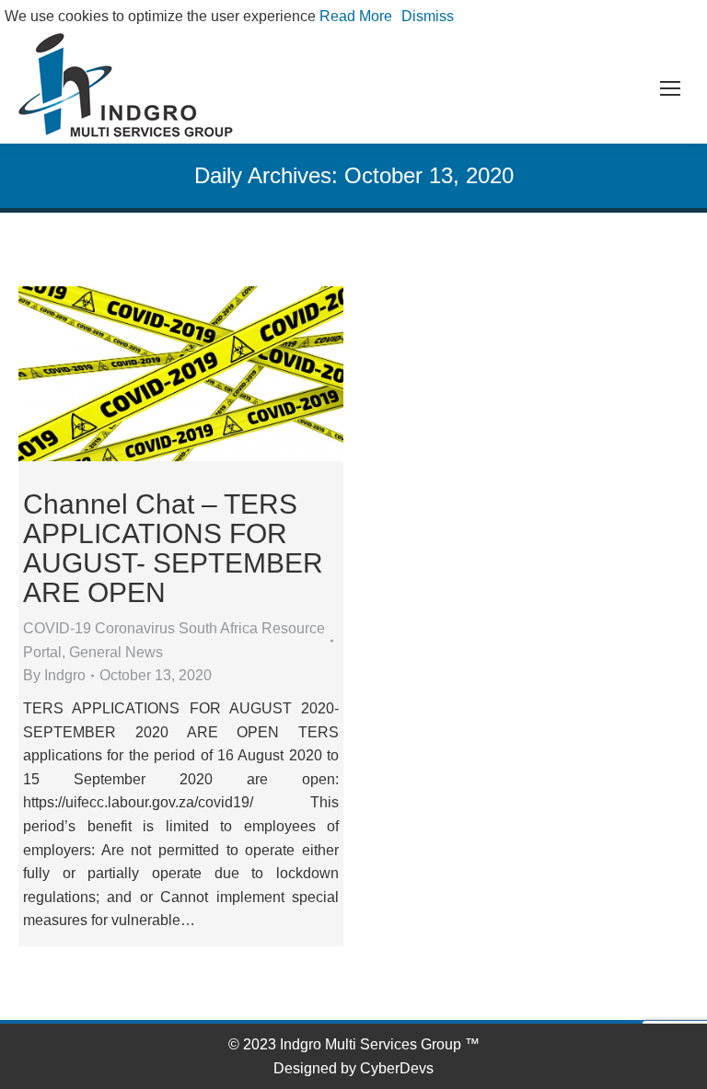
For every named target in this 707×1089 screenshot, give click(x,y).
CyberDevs (397, 1068)
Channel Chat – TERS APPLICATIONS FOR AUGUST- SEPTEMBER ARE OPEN (173, 548)
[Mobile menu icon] (670, 88)
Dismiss (427, 16)
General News (116, 652)
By (54, 675)
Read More (355, 16)
